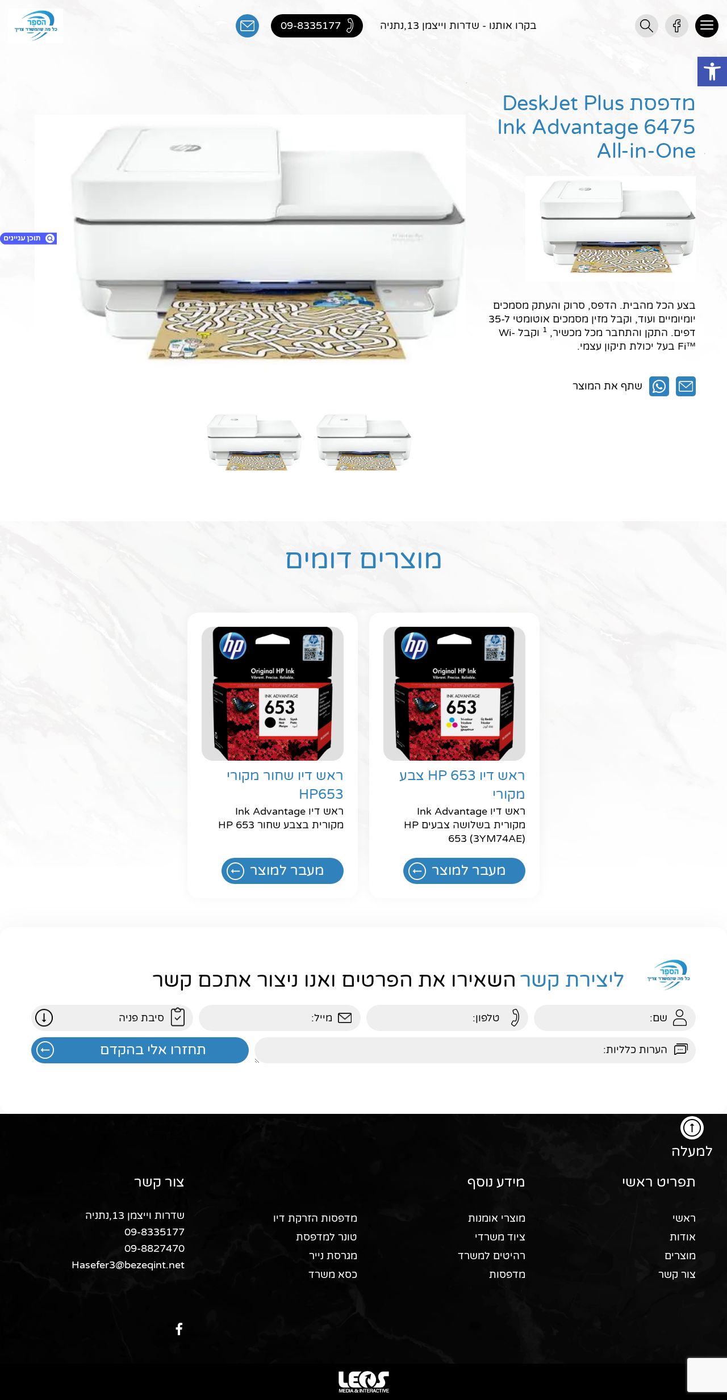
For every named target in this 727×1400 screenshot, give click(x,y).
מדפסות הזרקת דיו (315, 1218)
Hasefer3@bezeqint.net (128, 1265)
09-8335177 (154, 1232)
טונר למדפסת (326, 1237)
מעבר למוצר (469, 870)
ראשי (684, 1218)
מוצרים (680, 1256)
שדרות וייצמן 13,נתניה (135, 1215)
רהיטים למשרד (491, 1256)
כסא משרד (332, 1274)
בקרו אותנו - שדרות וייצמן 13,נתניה (458, 25)
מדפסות (507, 1274)
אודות (683, 1237)
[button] (712, 71)
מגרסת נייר (333, 1256)
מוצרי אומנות (496, 1218)
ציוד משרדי (500, 1237)
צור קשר (677, 1274)
